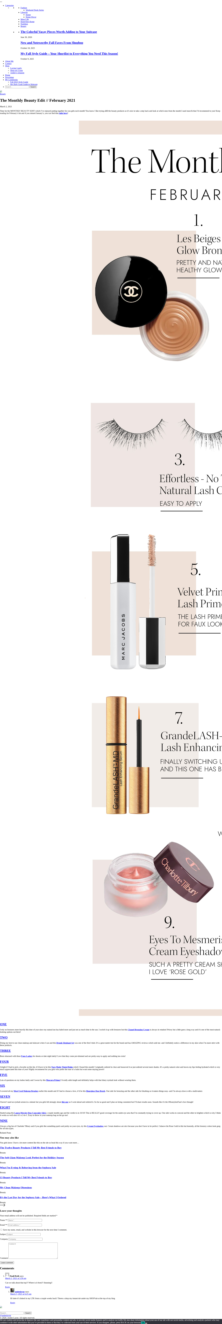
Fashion (24, 8)
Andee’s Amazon (17, 73)
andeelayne (20, 1292)
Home (28, 15)
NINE (4, 1120)
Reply (7, 1287)
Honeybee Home (27, 22)
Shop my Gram (16, 70)
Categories (9, 5)
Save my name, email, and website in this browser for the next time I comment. (35, 1230)
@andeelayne (5, 1315)
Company (4, 1239)
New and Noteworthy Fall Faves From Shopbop (52, 42)
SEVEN (5, 1096)
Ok (143, 1323)
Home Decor (31, 17)
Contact (8, 63)
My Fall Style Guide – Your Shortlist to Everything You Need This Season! (69, 53)
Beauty (23, 26)
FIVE (3, 1074)
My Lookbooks (11, 80)
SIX (2, 1085)
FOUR (4, 1061)
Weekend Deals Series (35, 10)
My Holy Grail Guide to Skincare (24, 84)
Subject (3, 1234)
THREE (5, 1050)
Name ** (3, 1220)
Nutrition (24, 24)
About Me (9, 61)
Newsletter (9, 77)
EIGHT (5, 1107)
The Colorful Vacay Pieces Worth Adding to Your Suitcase (59, 31)
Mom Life (25, 19)
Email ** (3, 1225)
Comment (4, 1258)
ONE (3, 1024)
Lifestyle (24, 12)
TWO (4, 1037)
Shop (7, 66)
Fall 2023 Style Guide (19, 82)
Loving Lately (16, 68)
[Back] (146, 1323)
